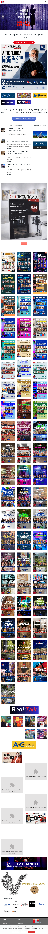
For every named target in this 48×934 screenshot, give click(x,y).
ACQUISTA (24, 243)
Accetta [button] (23, 931)
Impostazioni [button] (15, 931)
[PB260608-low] (40, 134)
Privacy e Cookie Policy (22, 922)
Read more (9, 136)
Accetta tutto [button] (32, 931)
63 (22, 179)
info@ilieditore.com (21, 923)
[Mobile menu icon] (45, 2)
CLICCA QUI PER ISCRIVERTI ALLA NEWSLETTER (24, 118)
